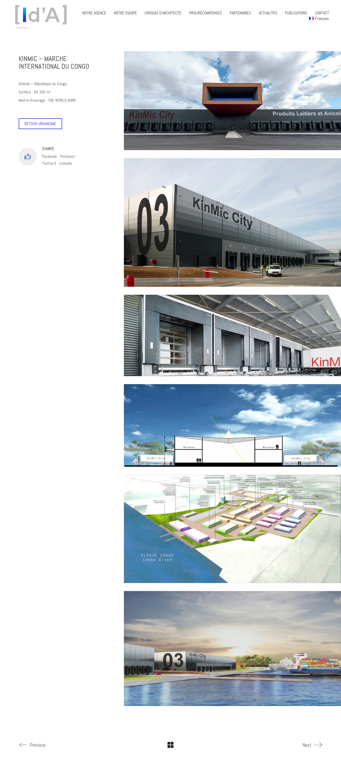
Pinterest (67, 156)
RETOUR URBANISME (40, 123)
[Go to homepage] (42, 15)
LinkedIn (65, 163)
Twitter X (49, 163)
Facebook (49, 156)
